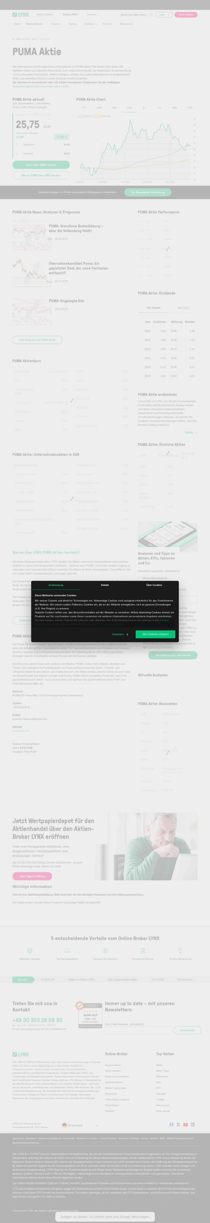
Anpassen (118, 634)
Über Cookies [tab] (154, 585)
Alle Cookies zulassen (155, 634)
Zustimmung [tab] (56, 585)
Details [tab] (105, 585)
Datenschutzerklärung (109, 624)
